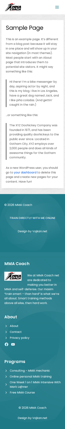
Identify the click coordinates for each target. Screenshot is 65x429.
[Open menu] (57, 7)
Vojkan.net (39, 231)
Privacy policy (19, 338)
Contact (16, 332)
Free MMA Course (22, 392)
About (14, 326)
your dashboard (25, 172)
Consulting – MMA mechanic (30, 371)
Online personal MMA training (30, 376)
